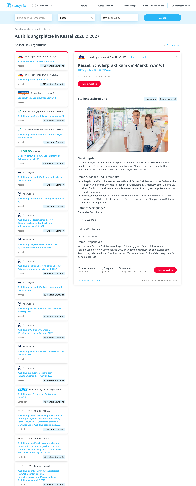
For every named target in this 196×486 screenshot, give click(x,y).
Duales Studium (105, 5)
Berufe (84, 5)
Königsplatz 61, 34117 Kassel (95, 70)
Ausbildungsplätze (24, 29)
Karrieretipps (130, 5)
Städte (38, 29)
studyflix (19, 5)
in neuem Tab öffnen (91, 280)
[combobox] (119, 17)
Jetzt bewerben (89, 83)
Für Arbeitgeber (179, 5)
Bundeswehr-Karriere (153, 5)
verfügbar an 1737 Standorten (93, 76)
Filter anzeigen (174, 45)
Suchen (163, 17)
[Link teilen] (175, 57)
